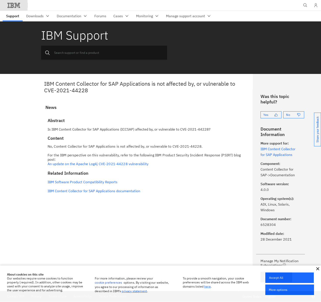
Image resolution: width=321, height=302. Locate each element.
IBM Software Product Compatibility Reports (82, 182)
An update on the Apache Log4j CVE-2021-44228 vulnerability (98, 164)
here (207, 286)
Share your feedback (317, 129)
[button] (317, 268)
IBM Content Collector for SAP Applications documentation (94, 191)
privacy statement (134, 291)
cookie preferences (108, 283)
